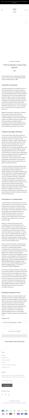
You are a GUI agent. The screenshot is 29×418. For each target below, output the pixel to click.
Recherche (4, 357)
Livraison (4, 362)
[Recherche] (24, 10)
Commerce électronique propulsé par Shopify (14, 402)
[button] (14, 335)
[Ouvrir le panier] (27, 10)
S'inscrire (7, 385)
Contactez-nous (6, 367)
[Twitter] (5, 395)
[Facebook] (2, 395)
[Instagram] (8, 395)
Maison (3, 355)
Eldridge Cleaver (11, 264)
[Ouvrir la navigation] (2, 10)
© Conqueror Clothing (14, 400)
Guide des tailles (6, 360)
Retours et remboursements (9, 364)
